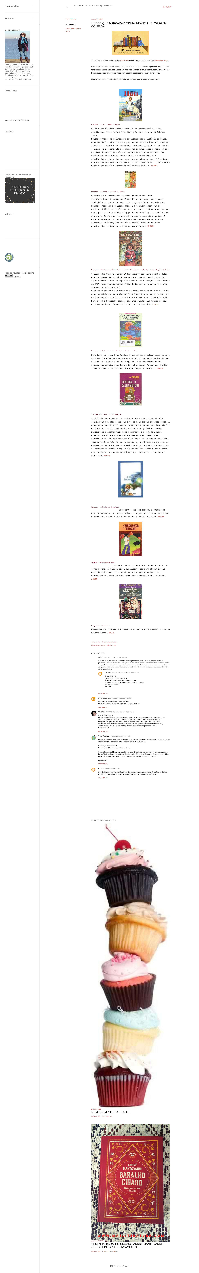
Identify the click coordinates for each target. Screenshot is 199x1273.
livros (68, 31)
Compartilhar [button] (71, 19)
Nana (100, 769)
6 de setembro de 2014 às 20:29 (129, 673)
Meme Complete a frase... (110, 1112)
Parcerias (94, 6)
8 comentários (107, 1116)
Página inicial (81, 6)
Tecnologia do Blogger (121, 1266)
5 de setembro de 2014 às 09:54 (117, 657)
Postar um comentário (109, 1251)
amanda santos (104, 698)
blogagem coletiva (73, 28)
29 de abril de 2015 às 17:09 (112, 769)
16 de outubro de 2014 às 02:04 (120, 736)
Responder (102, 693)
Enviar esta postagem (109, 642)
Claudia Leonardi (111, 673)
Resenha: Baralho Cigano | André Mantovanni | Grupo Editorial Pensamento (127, 1245)
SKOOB (154, 166)
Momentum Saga (161, 60)
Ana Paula (124, 60)
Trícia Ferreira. (103, 736)
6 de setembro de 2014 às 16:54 (121, 698)
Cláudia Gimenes (105, 712)
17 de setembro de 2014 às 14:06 (123, 712)
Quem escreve (107, 6)
